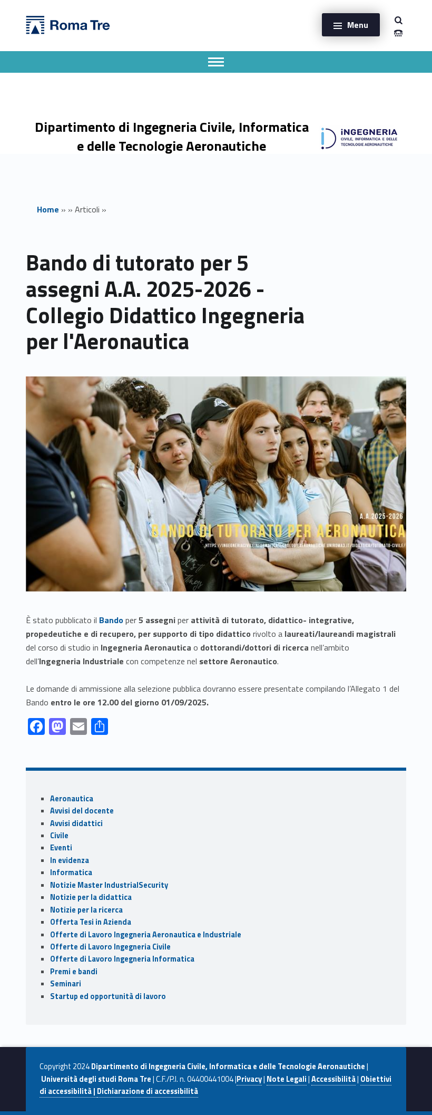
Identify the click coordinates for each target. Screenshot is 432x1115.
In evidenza (69, 860)
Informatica (71, 872)
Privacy (249, 1079)
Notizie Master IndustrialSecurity (109, 885)
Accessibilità (333, 1079)
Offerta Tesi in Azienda (90, 922)
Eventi (61, 848)
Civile (59, 835)
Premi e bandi (73, 971)
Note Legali (287, 1079)
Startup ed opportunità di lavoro (108, 996)
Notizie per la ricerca (86, 910)
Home (48, 209)
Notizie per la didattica (91, 897)
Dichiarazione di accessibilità (147, 1091)
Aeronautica (71, 798)
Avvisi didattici (76, 823)
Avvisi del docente (82, 811)
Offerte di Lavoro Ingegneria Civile (110, 947)
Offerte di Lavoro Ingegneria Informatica (122, 959)
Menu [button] (357, 24)
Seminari (65, 984)
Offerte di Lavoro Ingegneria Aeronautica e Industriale (145, 935)
